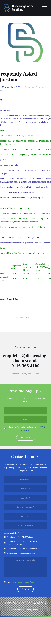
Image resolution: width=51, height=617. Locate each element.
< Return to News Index (26, 317)
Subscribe (25, 437)
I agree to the (21, 582)
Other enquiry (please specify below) (22, 553)
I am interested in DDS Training (20, 537)
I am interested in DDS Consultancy (22, 549)
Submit (25, 589)
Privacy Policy (32, 610)
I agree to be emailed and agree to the (27, 428)
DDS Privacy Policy (26, 582)
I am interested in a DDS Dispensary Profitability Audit (22, 543)
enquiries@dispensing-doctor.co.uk (25, 358)
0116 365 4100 (25, 365)
